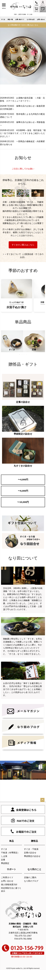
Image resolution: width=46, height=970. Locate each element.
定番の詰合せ (30, 853)
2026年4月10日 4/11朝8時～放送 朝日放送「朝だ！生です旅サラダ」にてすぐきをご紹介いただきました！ (23, 133)
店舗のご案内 (30, 877)
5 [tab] (26, 354)
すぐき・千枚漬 (31, 849)
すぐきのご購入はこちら (23, 245)
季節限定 (5, 863)
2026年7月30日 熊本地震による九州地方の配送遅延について (22, 115)
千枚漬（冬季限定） (10, 853)
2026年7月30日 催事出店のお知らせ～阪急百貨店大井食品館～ (22, 107)
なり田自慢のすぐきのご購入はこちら (23, 25)
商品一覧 (10, 19)
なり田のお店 (30, 19)
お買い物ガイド (19, 19)
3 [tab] (23, 354)
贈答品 (34, 841)
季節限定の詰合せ (32, 856)
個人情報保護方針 (9, 884)
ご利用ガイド (7, 877)
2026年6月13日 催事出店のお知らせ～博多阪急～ (22, 123)
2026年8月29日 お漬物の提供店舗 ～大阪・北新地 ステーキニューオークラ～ (22, 99)
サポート (11, 869)
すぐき (3, 19)
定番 (3, 860)
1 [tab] (22, 87)
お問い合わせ (41, 19)
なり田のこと (34, 869)
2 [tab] (24, 87)
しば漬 (4, 856)
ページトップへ (42, 800)
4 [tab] (25, 354)
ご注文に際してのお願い (23, 169)
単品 (11, 841)
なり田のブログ (31, 881)
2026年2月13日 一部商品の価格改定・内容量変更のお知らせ (22, 143)
